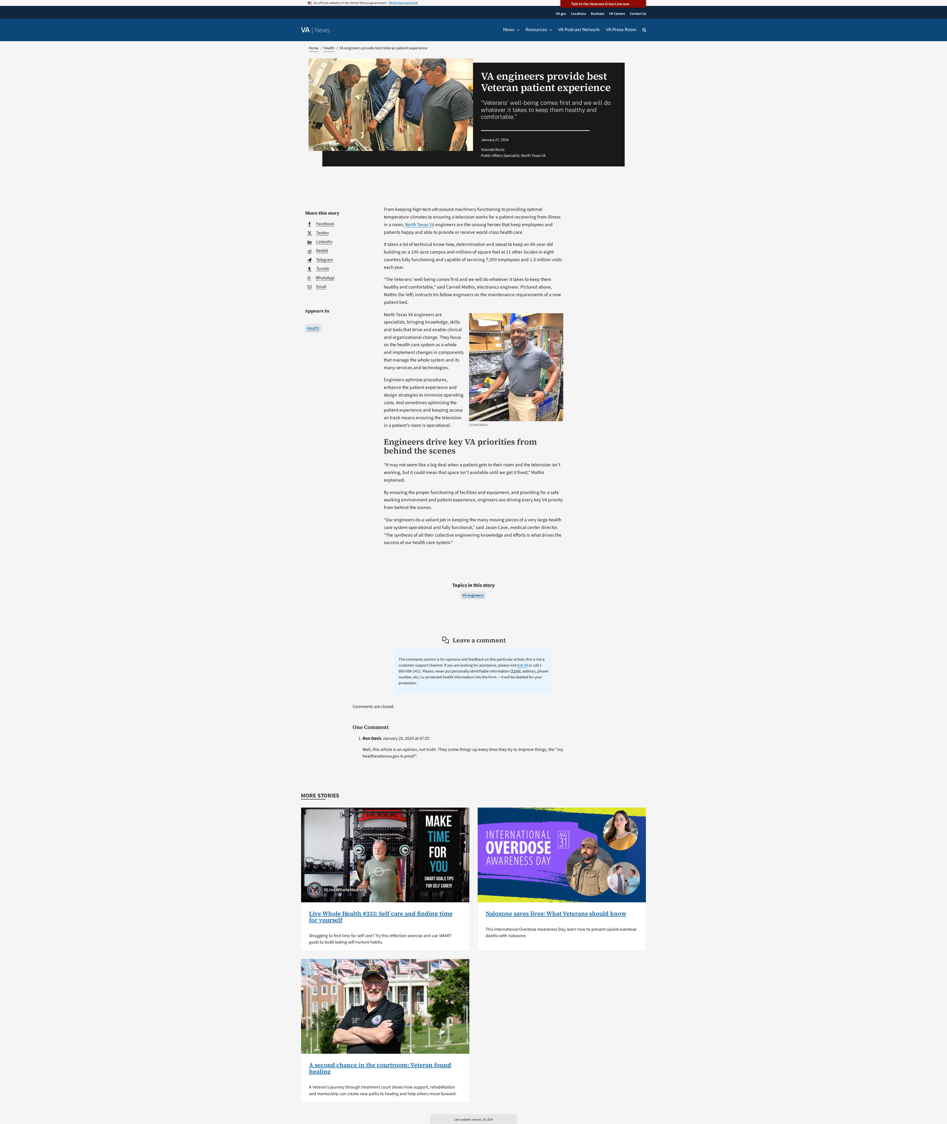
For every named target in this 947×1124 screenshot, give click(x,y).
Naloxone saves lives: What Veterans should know (556, 913)
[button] (644, 30)
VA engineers (473, 595)
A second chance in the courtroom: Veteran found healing (380, 1068)
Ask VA (522, 665)
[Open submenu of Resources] (549, 29)
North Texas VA (419, 224)
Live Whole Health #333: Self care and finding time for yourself (381, 916)
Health (313, 328)
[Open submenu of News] (516, 29)
